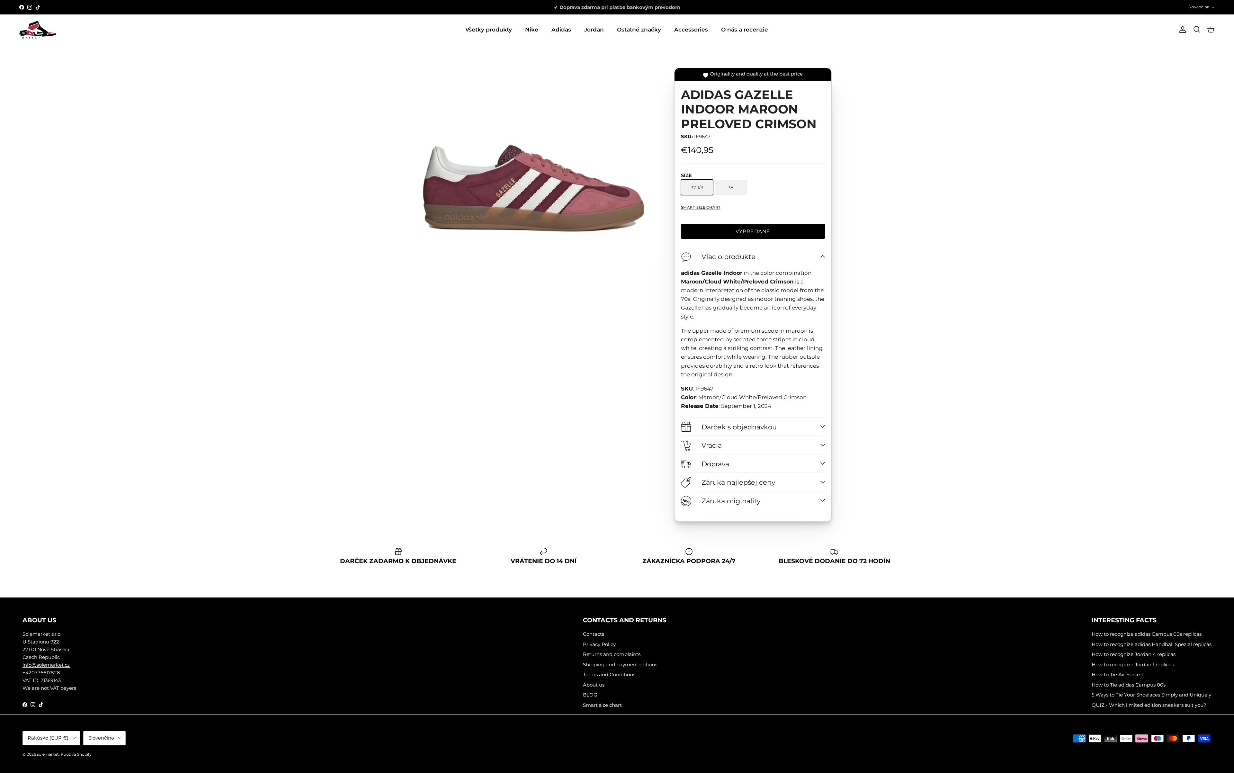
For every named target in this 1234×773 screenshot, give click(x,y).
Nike (531, 29)
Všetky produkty (488, 29)
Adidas (561, 29)
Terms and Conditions (609, 674)
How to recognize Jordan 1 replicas (1133, 664)
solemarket (48, 754)
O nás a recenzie (744, 29)
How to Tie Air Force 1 (1117, 674)
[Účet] (1181, 29)
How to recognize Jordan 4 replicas (1134, 654)
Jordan (594, 29)
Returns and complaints (611, 654)
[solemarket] (37, 30)
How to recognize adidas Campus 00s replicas (1147, 634)
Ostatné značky (639, 29)
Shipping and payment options (620, 664)
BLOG (590, 695)
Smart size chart (700, 207)
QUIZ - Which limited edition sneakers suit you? (1149, 705)
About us (593, 685)
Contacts (593, 634)
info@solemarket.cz (46, 665)
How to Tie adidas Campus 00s (1129, 685)
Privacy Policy (599, 644)
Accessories (691, 29)
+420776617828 (41, 673)
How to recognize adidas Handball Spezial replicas (1152, 644)
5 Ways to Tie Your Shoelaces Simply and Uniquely (1151, 695)
